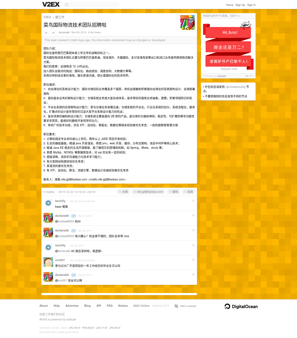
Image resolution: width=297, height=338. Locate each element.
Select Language (187, 305)
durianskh (64, 32)
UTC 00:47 (74, 327)
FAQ (110, 305)
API (98, 305)
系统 (189, 191)
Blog (87, 305)
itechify (60, 201)
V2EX (47, 17)
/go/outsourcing (235, 87)
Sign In (251, 5)
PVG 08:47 (88, 327)
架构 (175, 191)
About (43, 305)
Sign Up (240, 5)
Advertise (72, 305)
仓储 (124, 191)
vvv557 (60, 260)
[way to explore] (51, 4)
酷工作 (59, 17)
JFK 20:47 (114, 327)
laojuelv (222, 75)
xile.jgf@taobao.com (150, 191)
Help (57, 305)
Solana (123, 305)
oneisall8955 (66, 221)
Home (229, 5)
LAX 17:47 (101, 327)
